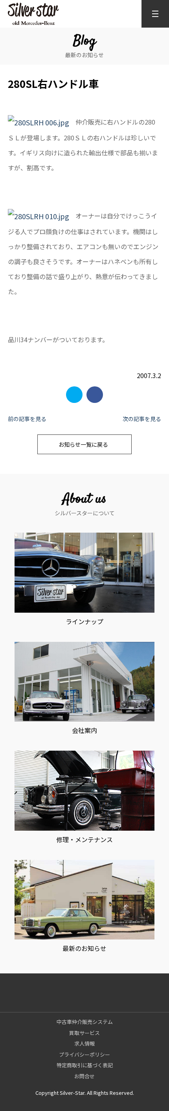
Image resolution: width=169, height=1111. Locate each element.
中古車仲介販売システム (85, 1021)
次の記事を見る (142, 419)
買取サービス (84, 1032)
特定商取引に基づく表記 (85, 1065)
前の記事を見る (27, 419)
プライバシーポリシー (84, 1054)
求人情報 (84, 1043)
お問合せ (84, 1076)
